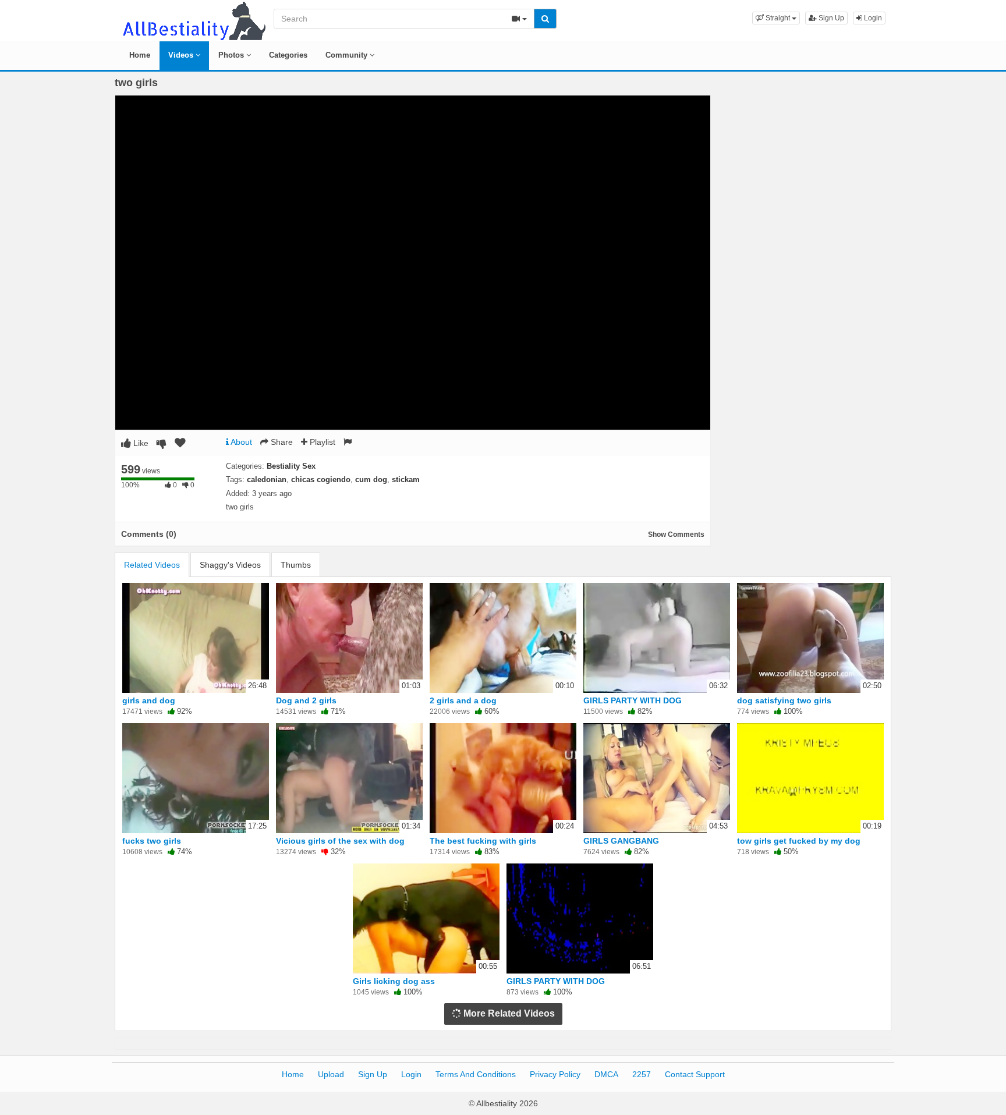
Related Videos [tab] (152, 564)
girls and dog (148, 700)
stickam (406, 479)
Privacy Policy (555, 1074)
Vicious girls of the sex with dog (340, 840)
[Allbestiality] (193, 19)
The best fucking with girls (483, 840)
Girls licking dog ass (394, 981)
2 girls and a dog (463, 700)
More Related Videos (508, 1013)
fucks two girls (151, 840)
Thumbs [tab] (296, 564)
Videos (182, 55)
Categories (288, 55)
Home (139, 55)
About (240, 442)
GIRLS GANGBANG (621, 840)
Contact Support (695, 1074)
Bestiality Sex (291, 466)
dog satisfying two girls (784, 700)
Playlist (321, 442)
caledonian (266, 479)
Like (139, 443)
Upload (331, 1074)
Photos (232, 55)
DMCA (606, 1074)
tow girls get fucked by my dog (798, 840)
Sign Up (830, 18)
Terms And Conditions (475, 1074)
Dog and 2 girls (306, 700)
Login (872, 18)
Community (347, 55)
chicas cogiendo (320, 479)
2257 (641, 1074)
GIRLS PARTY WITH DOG (632, 700)
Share (280, 442)
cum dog (371, 479)
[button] (776, 18)
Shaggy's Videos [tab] (230, 564)
